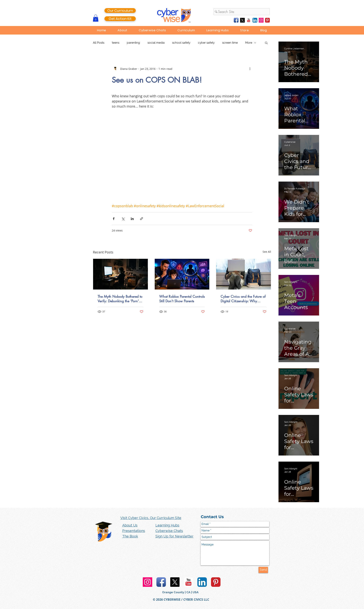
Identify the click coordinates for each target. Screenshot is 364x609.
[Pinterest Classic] (267, 20)
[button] (96, 18)
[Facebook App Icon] (236, 20)
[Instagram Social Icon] (261, 20)
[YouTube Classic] (248, 20)
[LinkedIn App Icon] (255, 20)
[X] (242, 20)
